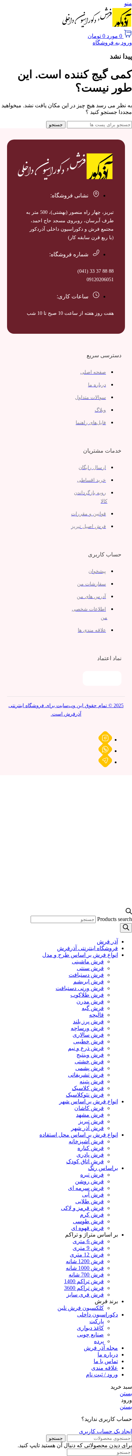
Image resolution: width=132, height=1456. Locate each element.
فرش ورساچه (87, 1028)
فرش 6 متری (88, 1241)
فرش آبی (93, 1195)
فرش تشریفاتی (86, 1075)
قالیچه (96, 1015)
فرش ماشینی (88, 961)
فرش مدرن (90, 1001)
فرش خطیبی (88, 1041)
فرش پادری (90, 1155)
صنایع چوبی (90, 1335)
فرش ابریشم (88, 981)
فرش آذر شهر (87, 1128)
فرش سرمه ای (86, 1188)
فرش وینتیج (90, 1055)
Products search (114, 919)
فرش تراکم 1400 (84, 1281)
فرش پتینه (92, 1081)
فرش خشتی (89, 1061)
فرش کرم (92, 1215)
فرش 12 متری (87, 1255)
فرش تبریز (91, 1121)
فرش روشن (89, 1181)
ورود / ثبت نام (102, 1374)
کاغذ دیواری (90, 1328)
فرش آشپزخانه (86, 1141)
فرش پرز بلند (88, 1021)
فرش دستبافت (86, 975)
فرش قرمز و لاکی (82, 1208)
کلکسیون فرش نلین (80, 1308)
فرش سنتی (90, 968)
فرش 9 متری (88, 1248)
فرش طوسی (88, 1221)
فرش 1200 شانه (85, 1261)
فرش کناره (90, 1148)
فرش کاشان (89, 1108)
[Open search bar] (129, 912)
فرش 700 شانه (86, 1275)
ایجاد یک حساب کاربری (105, 1431)
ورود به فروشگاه (112, 43)
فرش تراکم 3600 (84, 1288)
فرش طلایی (89, 1201)
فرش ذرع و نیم (86, 1048)
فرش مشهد (90, 1115)
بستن (126, 1393)
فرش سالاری (88, 1035)
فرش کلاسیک (88, 1088)
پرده (99, 1341)
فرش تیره (92, 1175)
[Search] (126, 928)
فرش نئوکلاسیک (85, 1095)
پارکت (96, 1321)
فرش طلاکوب (87, 995)
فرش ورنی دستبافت (80, 988)
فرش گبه (93, 1008)
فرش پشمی (89, 1068)
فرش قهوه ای (87, 1228)
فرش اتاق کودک (85, 1161)
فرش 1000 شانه (85, 1268)
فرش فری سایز (85, 1295)
